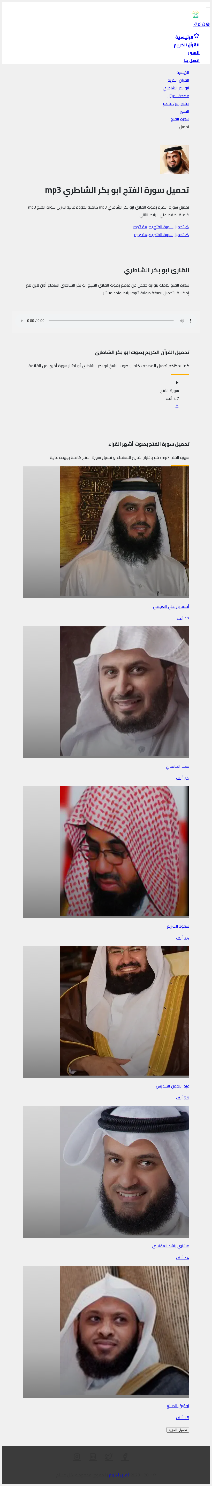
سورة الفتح (180, 119)
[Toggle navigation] (208, 7)
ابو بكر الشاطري (176, 88)
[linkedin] (93, 1456)
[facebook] (195, 24)
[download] (177, 406)
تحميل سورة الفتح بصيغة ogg (159, 234)
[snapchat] (204, 24)
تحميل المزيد (178, 1430)
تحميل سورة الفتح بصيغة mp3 (159, 227)
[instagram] (208, 24)
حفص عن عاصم (176, 103)
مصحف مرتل (178, 95)
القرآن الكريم (178, 80)
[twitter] (200, 24)
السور (184, 111)
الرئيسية (183, 72)
